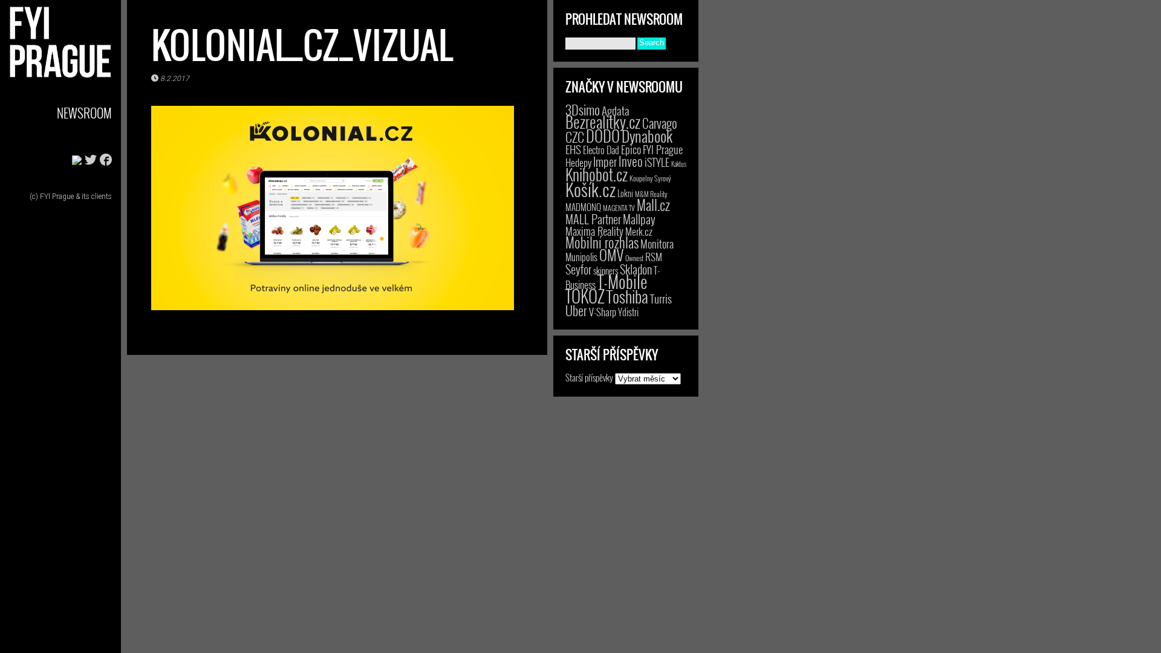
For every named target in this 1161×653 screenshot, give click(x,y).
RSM (653, 256)
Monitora (657, 243)
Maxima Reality (594, 231)
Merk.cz (638, 231)
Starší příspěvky (589, 377)
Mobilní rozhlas (602, 242)
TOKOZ (585, 295)
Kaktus (678, 164)
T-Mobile (622, 281)
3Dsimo (582, 109)
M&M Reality (651, 194)
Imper (605, 161)
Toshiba (627, 296)
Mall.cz (653, 205)
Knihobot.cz (596, 174)
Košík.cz (590, 189)
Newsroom (84, 112)
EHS (573, 149)
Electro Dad (601, 150)
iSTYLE (657, 162)
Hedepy (578, 162)
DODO (603, 135)
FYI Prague (663, 149)
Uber (576, 310)
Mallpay (639, 219)
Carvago (659, 123)
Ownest (634, 258)
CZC (574, 136)
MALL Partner (593, 219)
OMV (611, 254)
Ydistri (628, 312)
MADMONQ (583, 206)
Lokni (625, 193)
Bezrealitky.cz (602, 122)
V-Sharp (602, 311)
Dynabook (647, 136)
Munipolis (581, 257)
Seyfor (578, 269)
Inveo (631, 161)
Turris (661, 298)
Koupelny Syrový (650, 178)
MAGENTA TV (619, 207)
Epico (631, 149)
